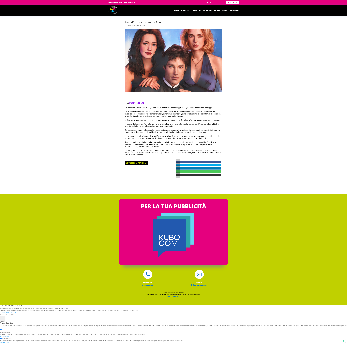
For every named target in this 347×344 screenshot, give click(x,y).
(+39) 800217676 (129, 2)
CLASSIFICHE (196, 10)
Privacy (169, 296)
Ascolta (232, 2)
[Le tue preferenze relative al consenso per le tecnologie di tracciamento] (344, 341)
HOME (176, 10)
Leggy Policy (5, 312)
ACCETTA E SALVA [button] (5, 343)
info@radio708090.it (115, 2)
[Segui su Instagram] (211, 2)
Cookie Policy (176, 296)
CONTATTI (234, 10)
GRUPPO (217, 10)
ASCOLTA (185, 10)
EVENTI (225, 10)
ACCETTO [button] (14, 312)
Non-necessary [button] (4, 336)
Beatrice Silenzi (131, 26)
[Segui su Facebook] (207, 2)
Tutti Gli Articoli (137, 163)
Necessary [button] (3, 328)
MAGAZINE (207, 10)
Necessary (5, 330)
